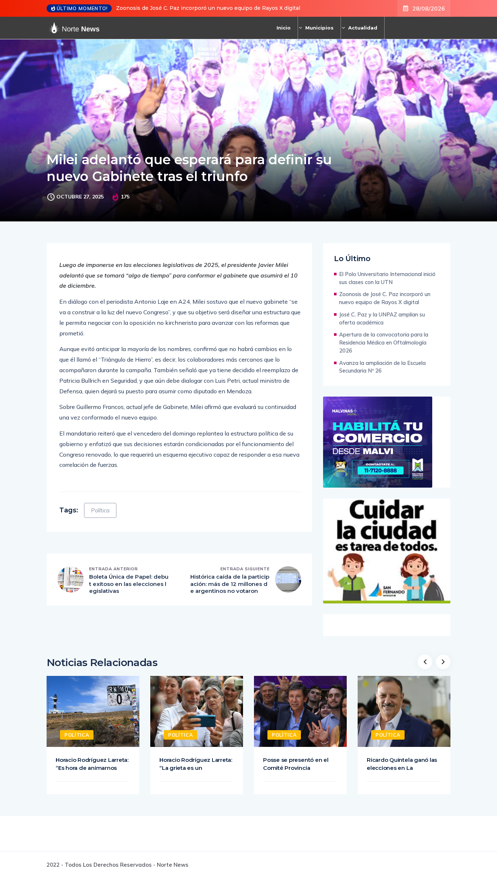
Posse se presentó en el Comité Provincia (296, 763)
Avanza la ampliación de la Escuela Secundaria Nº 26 (382, 366)
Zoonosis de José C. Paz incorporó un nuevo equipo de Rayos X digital (208, 8)
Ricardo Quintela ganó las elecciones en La (402, 763)
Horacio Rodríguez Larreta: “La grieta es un (195, 763)
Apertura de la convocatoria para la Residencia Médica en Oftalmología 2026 (383, 342)
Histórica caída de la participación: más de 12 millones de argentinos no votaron (229, 583)
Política (100, 510)
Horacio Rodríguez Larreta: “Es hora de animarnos (92, 763)
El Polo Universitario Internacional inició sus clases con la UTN (387, 278)
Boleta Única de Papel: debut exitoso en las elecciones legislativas (128, 583)
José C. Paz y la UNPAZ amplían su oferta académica (382, 318)
